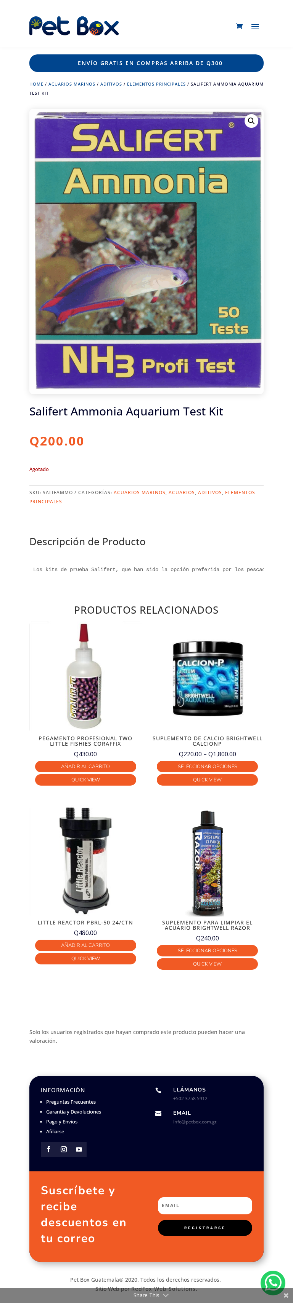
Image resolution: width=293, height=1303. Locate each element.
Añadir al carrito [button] (85, 766)
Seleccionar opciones (207, 766)
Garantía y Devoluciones (73, 1111)
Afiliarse (55, 1131)
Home (36, 84)
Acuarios (182, 492)
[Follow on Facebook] (48, 1149)
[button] (251, 121)
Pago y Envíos (61, 1121)
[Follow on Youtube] (79, 1149)
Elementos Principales (156, 84)
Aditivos (111, 84)
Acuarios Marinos (71, 84)
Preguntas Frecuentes (71, 1101)
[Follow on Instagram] (63, 1149)
